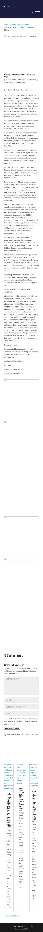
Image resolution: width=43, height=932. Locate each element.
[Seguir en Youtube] (29, 3)
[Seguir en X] (24, 3)
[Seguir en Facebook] (14, 3)
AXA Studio (22, 926)
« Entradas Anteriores (12, 916)
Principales (8, 82)
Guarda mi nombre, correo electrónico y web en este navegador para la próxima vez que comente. (21, 721)
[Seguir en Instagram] (19, 3)
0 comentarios (20, 82)
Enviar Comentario (12, 728)
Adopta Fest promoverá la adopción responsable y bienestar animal (21, 798)
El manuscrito (23, 25)
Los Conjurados (10, 25)
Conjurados (12, 80)
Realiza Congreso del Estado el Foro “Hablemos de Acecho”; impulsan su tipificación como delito (9, 810)
